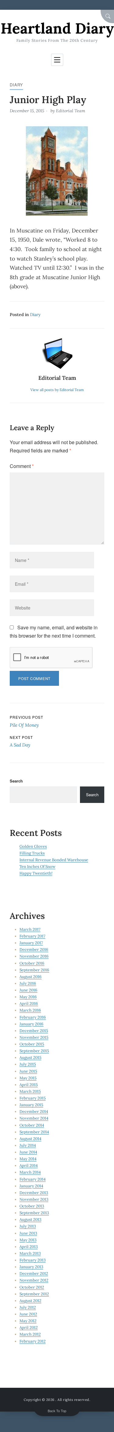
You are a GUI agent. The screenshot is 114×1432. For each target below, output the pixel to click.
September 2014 (34, 1132)
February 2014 (32, 1179)
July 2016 (27, 983)
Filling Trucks (32, 853)
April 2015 (28, 1084)
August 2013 (30, 1219)
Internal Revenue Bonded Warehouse (53, 859)
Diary (16, 85)
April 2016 (28, 1003)
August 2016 (30, 976)
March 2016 (30, 1010)
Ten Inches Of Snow (37, 866)
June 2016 (28, 990)
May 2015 (27, 1078)
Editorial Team (70, 110)
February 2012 (32, 1341)
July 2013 (27, 1226)
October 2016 (31, 963)
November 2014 (33, 1118)
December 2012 (33, 1273)
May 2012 (27, 1320)
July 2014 (27, 1145)
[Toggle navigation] (57, 60)
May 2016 (28, 996)
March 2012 (30, 1334)
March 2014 (30, 1172)
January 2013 (31, 1266)
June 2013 (28, 1233)
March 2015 (30, 1091)
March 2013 (30, 1253)
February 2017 (32, 936)
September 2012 (34, 1294)
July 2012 (27, 1307)
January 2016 (31, 1024)
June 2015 (28, 1071)
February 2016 (32, 1017)
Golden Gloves (33, 846)
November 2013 (33, 1199)
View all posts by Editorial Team (57, 389)
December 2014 (33, 1111)
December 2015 (33, 1030)
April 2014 (28, 1165)
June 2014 (28, 1152)
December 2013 (33, 1192)
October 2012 (31, 1287)
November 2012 (33, 1280)
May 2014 (27, 1158)
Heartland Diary (57, 28)
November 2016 (34, 956)
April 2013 (28, 1246)
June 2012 (28, 1314)
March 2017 (29, 929)
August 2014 (30, 1138)
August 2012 (30, 1300)
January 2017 (31, 942)
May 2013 (27, 1240)
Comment (22, 466)
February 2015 (32, 1098)
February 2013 (32, 1260)
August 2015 (30, 1057)
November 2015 (33, 1037)
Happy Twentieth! (35, 873)
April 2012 (28, 1327)
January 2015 (31, 1104)
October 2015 (31, 1044)
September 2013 (34, 1212)
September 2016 (34, 970)
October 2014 (31, 1125)
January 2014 (31, 1186)
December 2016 (33, 949)
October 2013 (31, 1206)
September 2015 (34, 1050)
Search (16, 781)
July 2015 (27, 1064)
